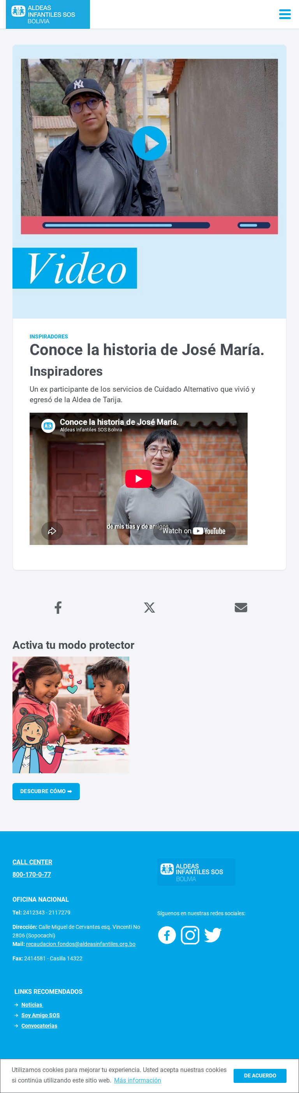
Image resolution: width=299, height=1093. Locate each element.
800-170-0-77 (31, 874)
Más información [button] (137, 1080)
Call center (32, 862)
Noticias (32, 1005)
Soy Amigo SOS (40, 1015)
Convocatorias (39, 1026)
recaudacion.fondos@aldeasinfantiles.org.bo (80, 944)
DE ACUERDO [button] (260, 1075)
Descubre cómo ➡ (46, 791)
